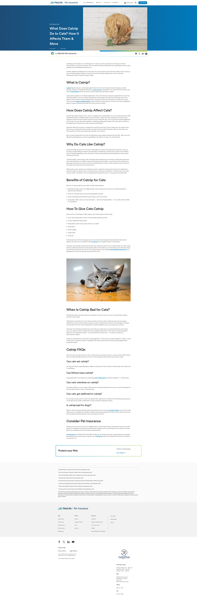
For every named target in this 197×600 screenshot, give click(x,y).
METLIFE (112, 522)
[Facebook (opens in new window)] (59, 542)
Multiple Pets (60, 531)
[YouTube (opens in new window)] (73, 542)
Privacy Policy (62, 551)
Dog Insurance (61, 519)
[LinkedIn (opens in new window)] (68, 542)
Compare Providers (78, 522)
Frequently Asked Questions (97, 522)
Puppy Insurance (61, 525)
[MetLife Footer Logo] (73, 509)
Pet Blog (93, 528)
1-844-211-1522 (61, 547)
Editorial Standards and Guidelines (98, 531)
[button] (89, 2)
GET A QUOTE (113, 516)
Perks (76, 525)
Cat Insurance (61, 522)
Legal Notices (73, 551)
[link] (136, 53)
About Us (76, 528)
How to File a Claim (95, 525)
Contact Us (93, 519)
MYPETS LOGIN (113, 519)
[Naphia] (124, 561)
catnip (88, 101)
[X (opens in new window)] (64, 542)
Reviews (76, 519)
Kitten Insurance (61, 528)
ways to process (81, 101)
